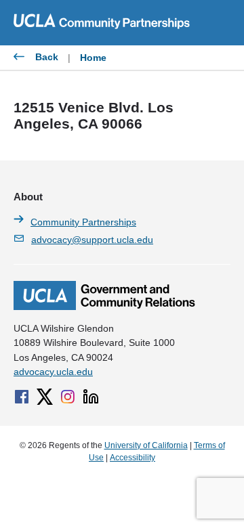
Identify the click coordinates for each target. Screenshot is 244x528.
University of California (146, 445)
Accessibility (132, 457)
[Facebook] (22, 397)
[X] (45, 397)
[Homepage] (104, 306)
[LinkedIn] (91, 397)
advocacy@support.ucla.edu (92, 239)
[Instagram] (68, 397)
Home (93, 57)
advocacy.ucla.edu (53, 371)
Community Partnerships (83, 222)
